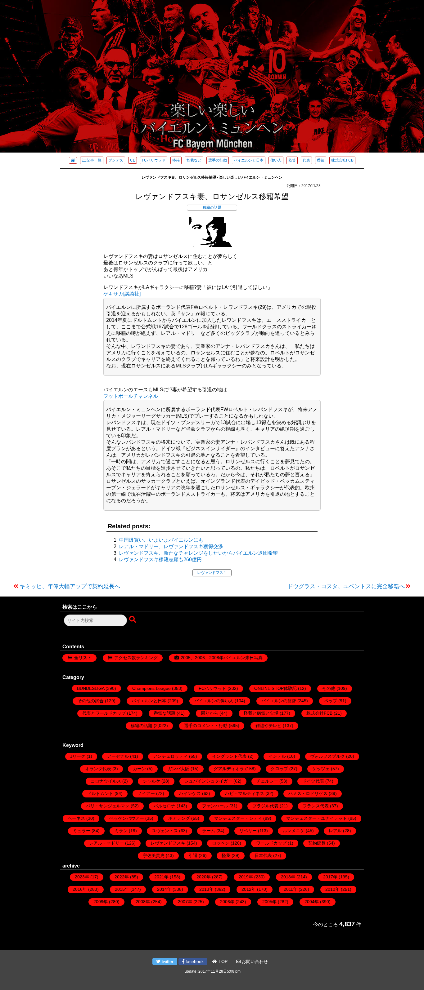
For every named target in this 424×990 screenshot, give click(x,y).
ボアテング (179, 818)
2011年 (290, 889)
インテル (277, 756)
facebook (194, 961)
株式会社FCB (342, 160)
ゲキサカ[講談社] (122, 293)
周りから (209, 713)
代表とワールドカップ (104, 713)
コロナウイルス (106, 781)
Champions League (151, 688)
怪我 (226, 855)
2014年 (164, 889)
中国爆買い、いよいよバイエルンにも (161, 540)
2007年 (185, 901)
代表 (306, 160)
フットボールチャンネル (130, 396)
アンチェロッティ (170, 756)
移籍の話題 (212, 207)
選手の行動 (217, 160)
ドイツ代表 (313, 781)
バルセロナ (164, 805)
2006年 (227, 901)
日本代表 (263, 855)
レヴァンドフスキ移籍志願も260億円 (160, 559)
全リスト (83, 657)
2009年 (100, 901)
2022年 (122, 876)
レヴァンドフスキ (212, 572)
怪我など (194, 160)
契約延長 (317, 843)
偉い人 (276, 160)
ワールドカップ (271, 843)
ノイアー (146, 793)
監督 (292, 160)
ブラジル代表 (265, 805)
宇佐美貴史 (154, 855)
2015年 (122, 889)
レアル (335, 830)
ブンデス (115, 160)
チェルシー (267, 781)
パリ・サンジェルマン (107, 805)
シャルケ (151, 781)
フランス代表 (316, 805)
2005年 (269, 901)
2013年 (206, 889)
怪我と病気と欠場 (261, 713)
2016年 (80, 889)
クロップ (279, 768)
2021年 (161, 876)
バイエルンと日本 (249, 160)
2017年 (330, 876)
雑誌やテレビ (268, 725)
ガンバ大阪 (178, 768)
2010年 (332, 889)
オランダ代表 (98, 768)
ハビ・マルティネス (244, 793)
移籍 (176, 160)
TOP (222, 961)
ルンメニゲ (293, 830)
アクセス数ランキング (136, 657)
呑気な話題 (164, 713)
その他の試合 (91, 700)
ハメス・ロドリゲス (307, 793)
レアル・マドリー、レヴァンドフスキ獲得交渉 (171, 546)
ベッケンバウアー (126, 818)
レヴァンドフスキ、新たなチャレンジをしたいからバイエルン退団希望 (198, 553)
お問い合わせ (254, 961)
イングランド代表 (229, 756)
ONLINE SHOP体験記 (275, 688)
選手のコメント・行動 (206, 725)
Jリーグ (77, 756)
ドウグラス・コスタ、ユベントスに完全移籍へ (346, 586)
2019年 (246, 876)
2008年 (143, 901)
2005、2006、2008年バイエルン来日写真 (222, 657)
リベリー (248, 830)
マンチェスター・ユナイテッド (316, 818)
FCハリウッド (153, 160)
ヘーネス (76, 818)
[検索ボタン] (133, 620)
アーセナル (118, 756)
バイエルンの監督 (278, 700)
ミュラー (81, 830)
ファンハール (215, 805)
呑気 (320, 160)
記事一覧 (94, 160)
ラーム (208, 830)
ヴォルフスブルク (327, 756)
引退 (193, 855)
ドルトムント (100, 793)
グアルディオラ (229, 768)
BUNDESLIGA (90, 688)
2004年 (311, 901)
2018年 (288, 876)
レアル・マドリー (106, 843)
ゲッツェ (321, 768)
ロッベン (220, 843)
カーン (139, 768)
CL (132, 160)
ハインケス (190, 793)
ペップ (330, 700)
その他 (328, 688)
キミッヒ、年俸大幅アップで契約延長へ (70, 586)
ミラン (121, 830)
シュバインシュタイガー (208, 781)
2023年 (82, 876)
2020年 (203, 876)
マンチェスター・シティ (238, 818)
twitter (167, 961)
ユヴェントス (165, 830)
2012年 (248, 889)
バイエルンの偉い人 (213, 700)
